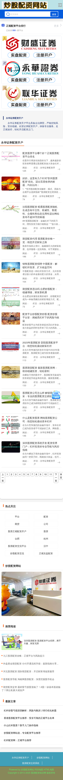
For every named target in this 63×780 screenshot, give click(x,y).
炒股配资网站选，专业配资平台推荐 (22, 732)
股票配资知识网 (38, 772)
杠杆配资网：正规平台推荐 (17, 740)
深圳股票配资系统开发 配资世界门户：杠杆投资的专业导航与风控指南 (40, 446)
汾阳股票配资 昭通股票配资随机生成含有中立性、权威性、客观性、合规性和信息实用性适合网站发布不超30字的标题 (40, 212)
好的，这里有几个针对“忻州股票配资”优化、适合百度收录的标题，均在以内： (39, 181)
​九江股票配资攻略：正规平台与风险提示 (23, 655)
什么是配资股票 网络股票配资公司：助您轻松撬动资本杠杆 (39, 419)
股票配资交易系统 (30, 763)
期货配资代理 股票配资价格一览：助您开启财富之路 (38, 240)
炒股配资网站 (43, 757)
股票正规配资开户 (17, 531)
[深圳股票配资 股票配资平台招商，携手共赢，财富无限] (12, 642)
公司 (46, 523)
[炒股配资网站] (25, 5)
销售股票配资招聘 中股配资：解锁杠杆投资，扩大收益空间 (39, 265)
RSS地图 (39, 769)
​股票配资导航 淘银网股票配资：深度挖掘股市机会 (28, 679)
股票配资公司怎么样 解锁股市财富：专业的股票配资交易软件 (39, 394)
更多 (56, 25)
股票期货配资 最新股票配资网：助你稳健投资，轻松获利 (39, 369)
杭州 (46, 538)
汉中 (46, 545)
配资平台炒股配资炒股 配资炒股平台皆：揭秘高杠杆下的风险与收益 (40, 317)
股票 (46, 531)
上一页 (3, 477)
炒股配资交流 (17, 553)
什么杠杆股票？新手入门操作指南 (21, 725)
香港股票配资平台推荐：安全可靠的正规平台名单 (29, 717)
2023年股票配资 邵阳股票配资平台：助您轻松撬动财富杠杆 (40, 344)
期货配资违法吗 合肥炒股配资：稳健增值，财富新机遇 (39, 290)
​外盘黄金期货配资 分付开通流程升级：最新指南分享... (30, 663)
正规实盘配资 (46, 553)
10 (45, 474)
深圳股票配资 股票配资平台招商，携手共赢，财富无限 (42, 642)
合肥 (17, 538)
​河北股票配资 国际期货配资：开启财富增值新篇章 (28, 671)
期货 (17, 523)
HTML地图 (49, 769)
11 (51, 474)
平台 (17, 516)
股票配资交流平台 (17, 545)
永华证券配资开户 (20, 757)
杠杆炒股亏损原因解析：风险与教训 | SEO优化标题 (30, 710)
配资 (46, 516)
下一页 (56, 477)
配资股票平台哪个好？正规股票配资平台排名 (40, 154)
